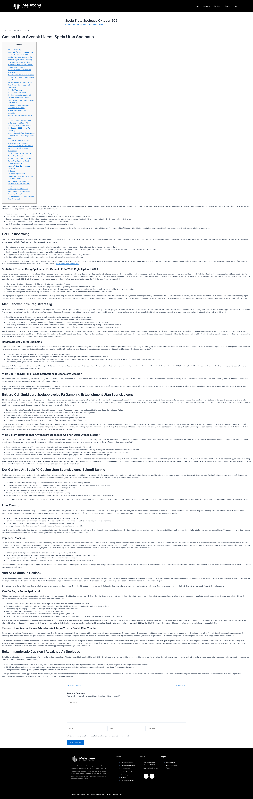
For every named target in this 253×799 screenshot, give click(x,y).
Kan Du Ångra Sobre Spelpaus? (19, 95)
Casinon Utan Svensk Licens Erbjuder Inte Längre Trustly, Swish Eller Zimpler (21, 100)
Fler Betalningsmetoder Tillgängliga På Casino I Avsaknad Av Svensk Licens (20, 176)
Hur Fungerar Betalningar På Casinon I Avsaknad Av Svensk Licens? (19, 183)
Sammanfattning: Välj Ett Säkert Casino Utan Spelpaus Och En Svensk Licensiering (20, 160)
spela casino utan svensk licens (67, 264)
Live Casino (12, 87)
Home (197, 6)
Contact (227, 6)
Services (217, 6)
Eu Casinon (12, 171)
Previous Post (74, 685)
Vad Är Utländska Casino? (17, 93)
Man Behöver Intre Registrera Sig (20, 57)
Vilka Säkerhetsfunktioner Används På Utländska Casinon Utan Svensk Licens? (21, 77)
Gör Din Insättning (14, 49)
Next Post (180, 685)
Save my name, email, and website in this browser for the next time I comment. (99, 736)
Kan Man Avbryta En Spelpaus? (19, 120)
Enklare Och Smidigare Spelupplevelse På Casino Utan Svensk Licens (19, 69)
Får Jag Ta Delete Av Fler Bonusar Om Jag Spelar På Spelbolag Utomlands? (20, 148)
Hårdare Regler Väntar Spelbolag (20, 60)
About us (206, 6)
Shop (236, 6)
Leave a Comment (72, 25)
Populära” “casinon (15, 90)
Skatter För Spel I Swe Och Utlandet (21, 133)
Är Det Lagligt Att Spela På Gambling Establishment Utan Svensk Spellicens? (19, 191)
